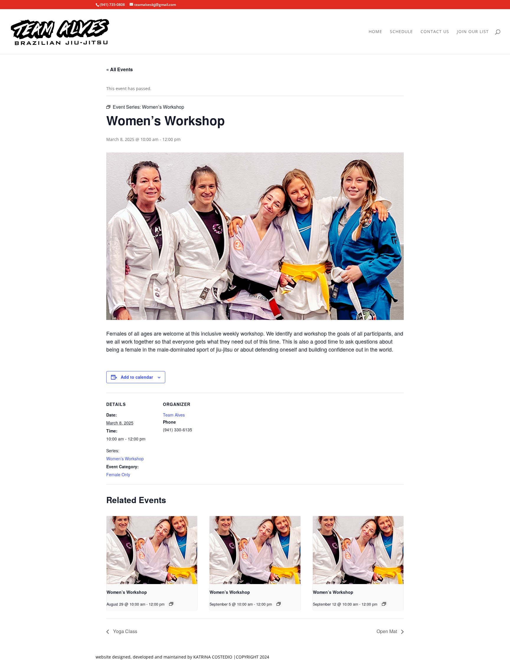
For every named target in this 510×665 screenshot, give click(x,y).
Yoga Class (124, 631)
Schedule (401, 32)
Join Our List (473, 32)
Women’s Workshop (125, 458)
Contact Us (435, 32)
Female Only (118, 474)
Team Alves (174, 415)
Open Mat (387, 631)
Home (375, 32)
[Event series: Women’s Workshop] (171, 604)
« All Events (119, 69)
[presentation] (152, 550)
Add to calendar (137, 377)
